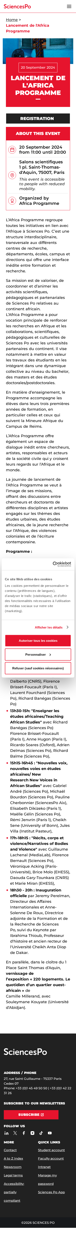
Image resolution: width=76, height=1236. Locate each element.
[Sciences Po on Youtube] (49, 1133)
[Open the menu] (69, 6)
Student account (51, 1150)
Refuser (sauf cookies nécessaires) (38, 668)
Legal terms (13, 1175)
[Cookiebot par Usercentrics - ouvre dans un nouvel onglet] (53, 564)
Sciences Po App (51, 1192)
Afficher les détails (49, 627)
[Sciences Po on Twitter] (15, 1133)
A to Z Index (13, 1158)
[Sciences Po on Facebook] (23, 1133)
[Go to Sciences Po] (25, 1054)
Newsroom (13, 1167)
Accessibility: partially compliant (14, 1192)
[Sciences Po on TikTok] (41, 1133)
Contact (10, 1150)
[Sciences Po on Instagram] (32, 1133)
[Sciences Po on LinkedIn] (6, 1133)
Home (12, 19)
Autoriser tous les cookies (38, 640)
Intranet (44, 1167)
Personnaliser (35, 654)
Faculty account (51, 1158)
